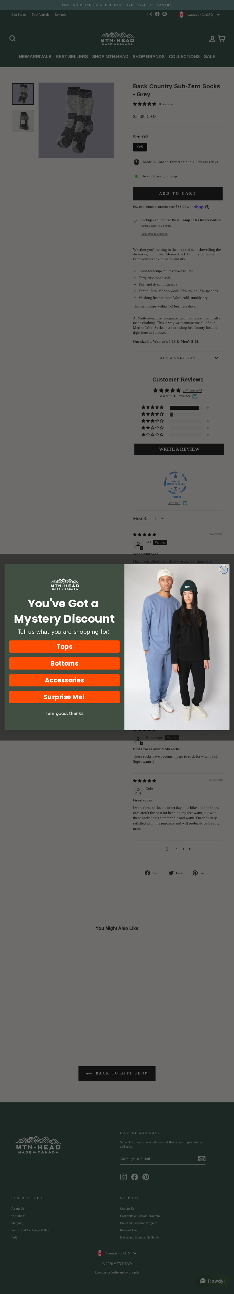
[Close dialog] (224, 570)
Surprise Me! (64, 696)
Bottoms (65, 663)
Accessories (64, 680)
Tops (64, 646)
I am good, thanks (64, 713)
